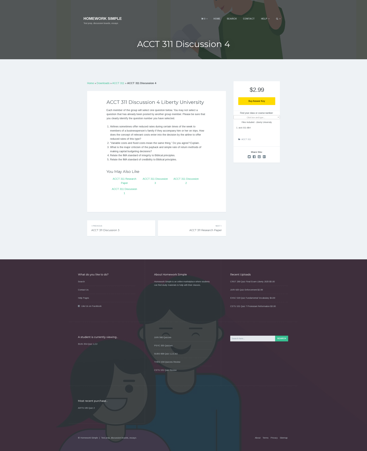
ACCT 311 (118, 83)
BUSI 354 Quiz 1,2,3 (87, 344)
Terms (265, 438)
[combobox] (257, 117)
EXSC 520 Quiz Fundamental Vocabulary (249, 298)
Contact (249, 19)
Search (232, 19)
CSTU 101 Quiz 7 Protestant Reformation (250, 306)
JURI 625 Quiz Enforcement (243, 289)
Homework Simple (102, 18)
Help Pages (83, 298)
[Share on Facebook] (254, 156)
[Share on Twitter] (249, 156)
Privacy (274, 438)
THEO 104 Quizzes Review (167, 362)
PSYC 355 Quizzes (163, 345)
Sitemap (284, 438)
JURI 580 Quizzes (162, 337)
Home (216, 19)
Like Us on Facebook (91, 306)
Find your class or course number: (257, 113)
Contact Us (83, 289)
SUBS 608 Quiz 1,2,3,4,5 (166, 353)
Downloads (103, 83)
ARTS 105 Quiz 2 (86, 408)
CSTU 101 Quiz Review (165, 370)
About (257, 438)
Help (264, 19)
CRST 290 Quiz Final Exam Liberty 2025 (249, 281)
